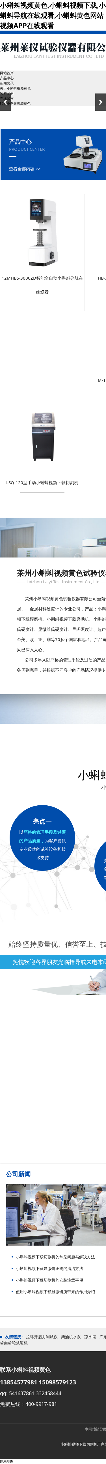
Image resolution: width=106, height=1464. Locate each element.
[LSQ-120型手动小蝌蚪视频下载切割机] (42, 474)
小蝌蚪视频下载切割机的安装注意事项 (49, 1280)
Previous (5, 102)
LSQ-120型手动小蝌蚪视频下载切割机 (42, 482)
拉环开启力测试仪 (42, 1336)
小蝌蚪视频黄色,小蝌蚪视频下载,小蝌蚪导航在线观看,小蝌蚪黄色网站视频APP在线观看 (53, 15)
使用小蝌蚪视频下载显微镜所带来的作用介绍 (55, 1291)
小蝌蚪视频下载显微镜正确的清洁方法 (49, 1268)
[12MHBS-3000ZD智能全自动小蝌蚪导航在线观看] (42, 269)
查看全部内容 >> (25, 168)
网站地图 (7, 1461)
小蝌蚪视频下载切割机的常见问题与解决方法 (55, 1256)
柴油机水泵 (71, 1336)
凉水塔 (90, 1336)
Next (100, 102)
